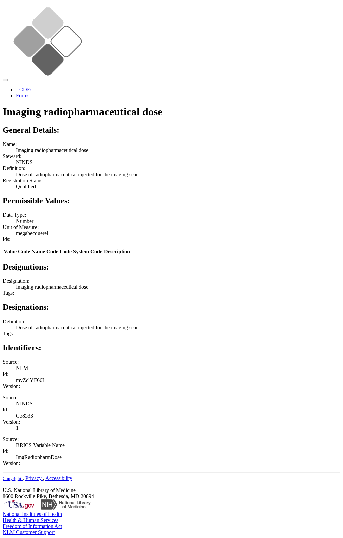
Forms (22, 95)
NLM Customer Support (29, 532)
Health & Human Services (30, 520)
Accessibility (58, 478)
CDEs (25, 89)
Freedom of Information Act (32, 526)
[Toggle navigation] (5, 80)
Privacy (34, 478)
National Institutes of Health (32, 514)
